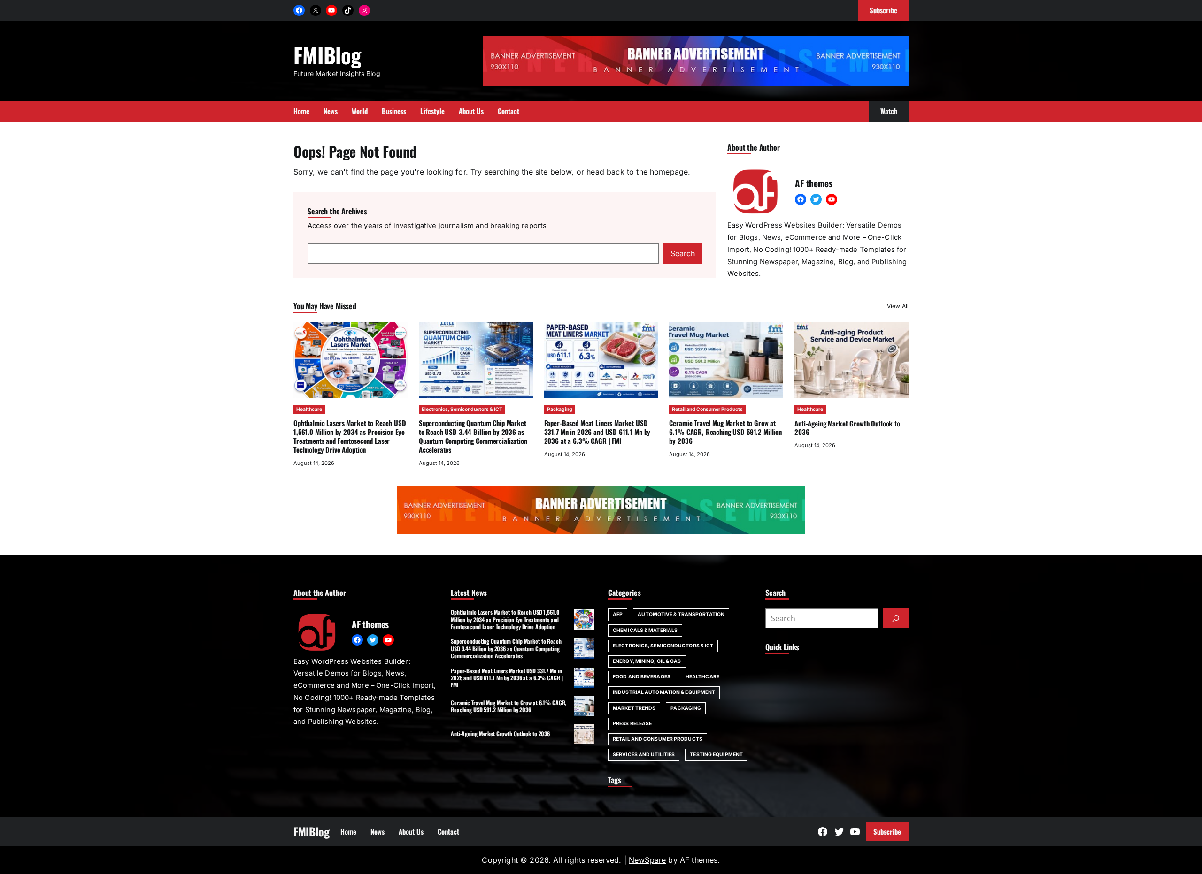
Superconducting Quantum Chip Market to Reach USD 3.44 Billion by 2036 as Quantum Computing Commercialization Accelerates (473, 436)
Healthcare (309, 409)
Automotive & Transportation (681, 614)
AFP (618, 614)
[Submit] (896, 618)
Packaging (559, 409)
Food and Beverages (641, 677)
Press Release (632, 724)
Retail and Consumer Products (707, 409)
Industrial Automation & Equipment (664, 692)
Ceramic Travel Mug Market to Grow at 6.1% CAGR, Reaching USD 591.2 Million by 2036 (725, 432)
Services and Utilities (644, 755)
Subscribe (887, 831)
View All (898, 306)
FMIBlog (327, 54)
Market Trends (634, 708)
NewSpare (647, 860)
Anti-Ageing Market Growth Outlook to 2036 (847, 427)
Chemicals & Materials (645, 630)
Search (682, 253)
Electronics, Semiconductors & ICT (462, 409)
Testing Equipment (716, 755)
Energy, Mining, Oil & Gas (647, 661)
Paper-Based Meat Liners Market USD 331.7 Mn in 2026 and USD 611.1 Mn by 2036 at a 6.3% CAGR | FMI (597, 432)
